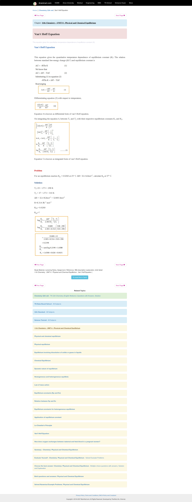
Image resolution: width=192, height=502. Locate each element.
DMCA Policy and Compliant (107, 495)
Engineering (90, 3)
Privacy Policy (80, 495)
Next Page (120, 15)
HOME (57, 3)
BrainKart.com (45, 3)
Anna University (68, 3)
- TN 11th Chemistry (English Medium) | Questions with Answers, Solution (67, 296)
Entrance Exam (120, 3)
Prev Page (40, 15)
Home (35, 10)
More (131, 3)
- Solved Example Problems (69, 458)
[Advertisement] (144, 42)
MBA (99, 3)
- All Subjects (47, 304)
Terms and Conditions (91, 495)
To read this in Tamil (80, 277)
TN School (108, 3)
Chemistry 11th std (46, 10)
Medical (80, 3)
